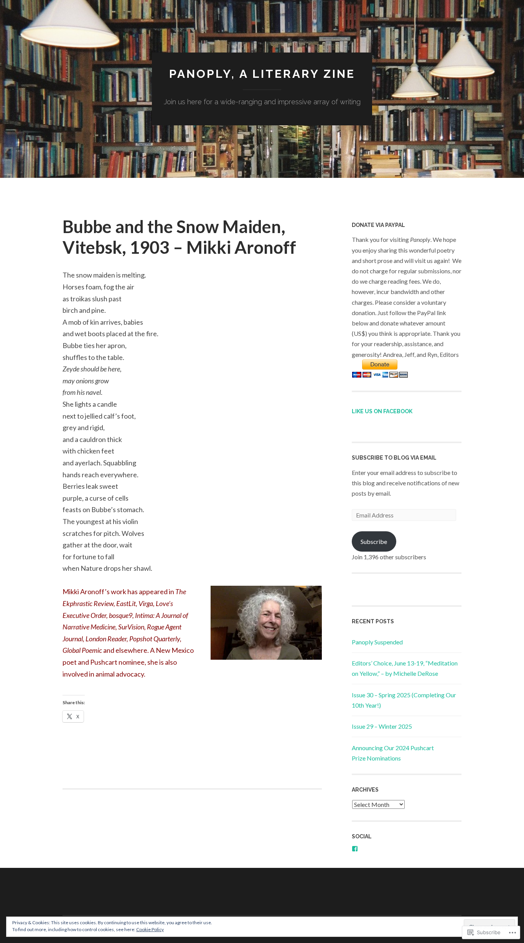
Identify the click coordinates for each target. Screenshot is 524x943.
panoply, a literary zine (262, 73)
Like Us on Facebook (382, 411)
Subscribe (374, 541)
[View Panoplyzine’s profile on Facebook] (355, 849)
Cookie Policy (150, 929)
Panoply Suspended (377, 642)
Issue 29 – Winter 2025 (382, 726)
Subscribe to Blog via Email (394, 458)
